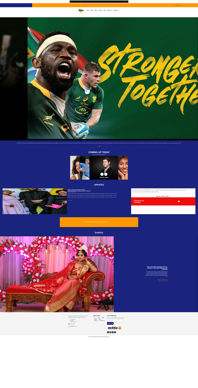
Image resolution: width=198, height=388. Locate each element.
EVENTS (100, 10)
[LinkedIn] (179, 5)
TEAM (91, 10)
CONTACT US (116, 10)
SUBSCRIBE (110, 323)
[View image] (101, 174)
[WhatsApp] (174, 5)
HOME (87, 10)
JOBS (104, 10)
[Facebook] (181, 5)
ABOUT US (109, 10)
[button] (98, 16)
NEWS (95, 10)
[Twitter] (177, 5)
